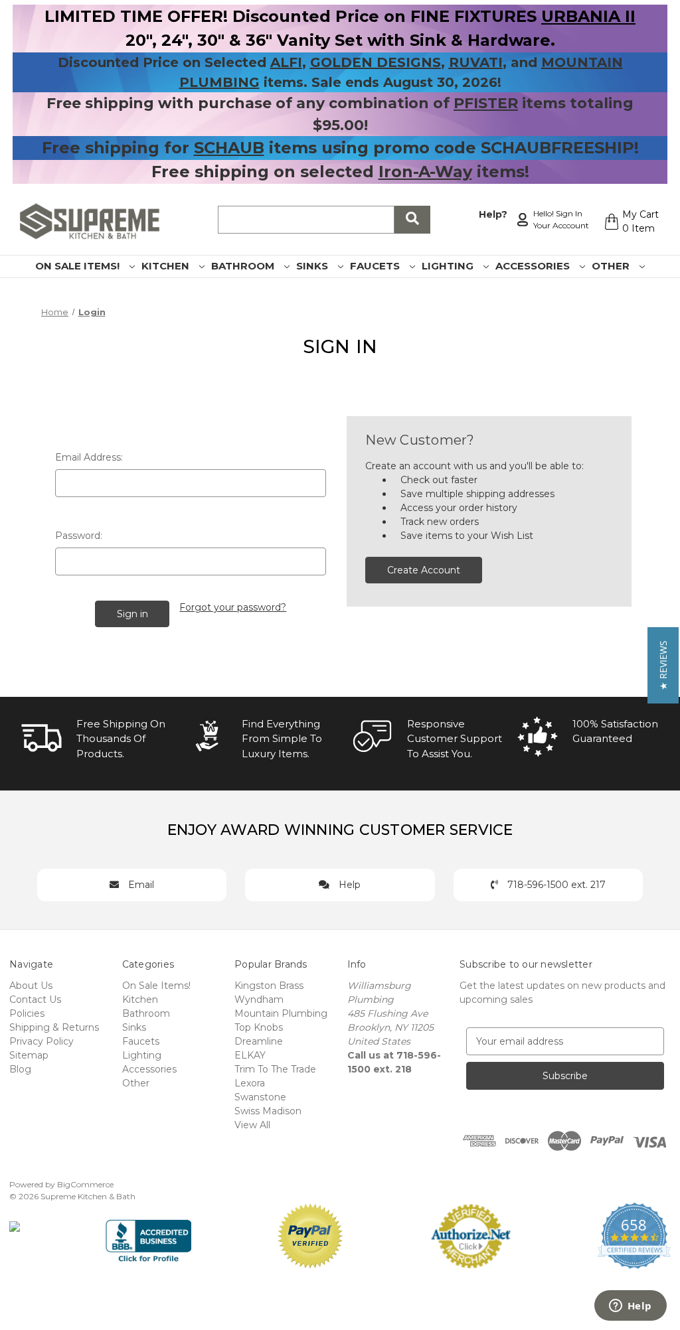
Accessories (533, 265)
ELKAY (250, 1055)
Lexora (249, 1083)
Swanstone (260, 1097)
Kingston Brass (268, 986)
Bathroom (244, 265)
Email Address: (89, 457)
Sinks (313, 265)
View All (252, 1125)
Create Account (423, 570)
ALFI (286, 62)
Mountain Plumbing (280, 1013)
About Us (30, 986)
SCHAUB (229, 147)
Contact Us (35, 999)
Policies (26, 1013)
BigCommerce (85, 1184)
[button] (663, 665)
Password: (78, 536)
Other (612, 265)
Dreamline (258, 1041)
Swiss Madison (267, 1111)
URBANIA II (588, 16)
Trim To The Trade (275, 1069)
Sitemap (28, 1055)
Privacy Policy (41, 1041)
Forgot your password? (232, 607)
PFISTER (486, 103)
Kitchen (166, 265)
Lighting (449, 265)
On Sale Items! (78, 265)
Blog (20, 1069)
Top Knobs (258, 1027)
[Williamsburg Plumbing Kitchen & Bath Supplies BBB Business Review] (148, 1235)
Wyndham (259, 999)
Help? (493, 214)
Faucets (376, 265)
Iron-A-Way (425, 171)
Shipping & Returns (54, 1027)
